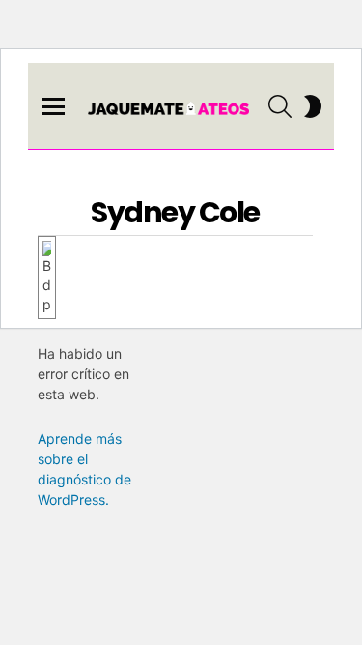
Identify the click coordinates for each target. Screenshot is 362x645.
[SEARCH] (280, 106)
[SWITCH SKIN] (312, 106)
